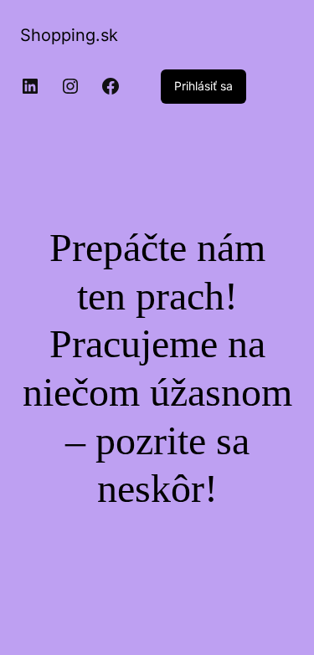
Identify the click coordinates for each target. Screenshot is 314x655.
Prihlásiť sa (203, 86)
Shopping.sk (69, 35)
